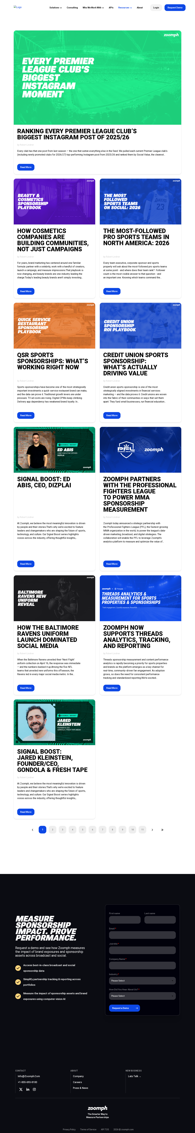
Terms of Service (88, 1129)
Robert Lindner (27, 145)
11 (142, 829)
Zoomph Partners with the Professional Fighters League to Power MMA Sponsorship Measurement (140, 494)
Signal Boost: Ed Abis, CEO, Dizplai (44, 482)
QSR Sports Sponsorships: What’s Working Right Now (52, 361)
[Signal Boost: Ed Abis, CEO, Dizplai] (54, 450)
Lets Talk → (134, 1076)
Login (156, 7)
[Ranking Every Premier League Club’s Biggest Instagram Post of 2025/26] (97, 77)
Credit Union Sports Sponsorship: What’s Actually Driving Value (135, 364)
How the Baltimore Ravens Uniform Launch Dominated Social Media (48, 637)
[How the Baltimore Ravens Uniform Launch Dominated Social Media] (54, 598)
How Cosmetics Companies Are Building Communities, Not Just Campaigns (53, 240)
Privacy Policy (69, 1129)
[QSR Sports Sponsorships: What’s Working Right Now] (54, 326)
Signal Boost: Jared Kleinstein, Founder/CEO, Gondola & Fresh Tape (52, 761)
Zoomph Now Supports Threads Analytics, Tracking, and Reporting (136, 637)
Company (78, 1076)
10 (132, 829)
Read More (25, 167)
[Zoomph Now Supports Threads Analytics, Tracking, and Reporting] (140, 598)
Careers (77, 1082)
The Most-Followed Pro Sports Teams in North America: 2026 (136, 237)
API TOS (105, 1129)
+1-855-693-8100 (27, 1082)
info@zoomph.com (29, 1076)
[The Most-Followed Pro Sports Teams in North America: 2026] (140, 201)
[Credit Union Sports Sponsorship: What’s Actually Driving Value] (140, 326)
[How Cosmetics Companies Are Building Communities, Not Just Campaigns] (54, 201)
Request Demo (175, 7)
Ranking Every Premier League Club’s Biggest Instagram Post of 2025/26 (77, 134)
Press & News (80, 1088)
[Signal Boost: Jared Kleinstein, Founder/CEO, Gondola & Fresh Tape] (54, 722)
